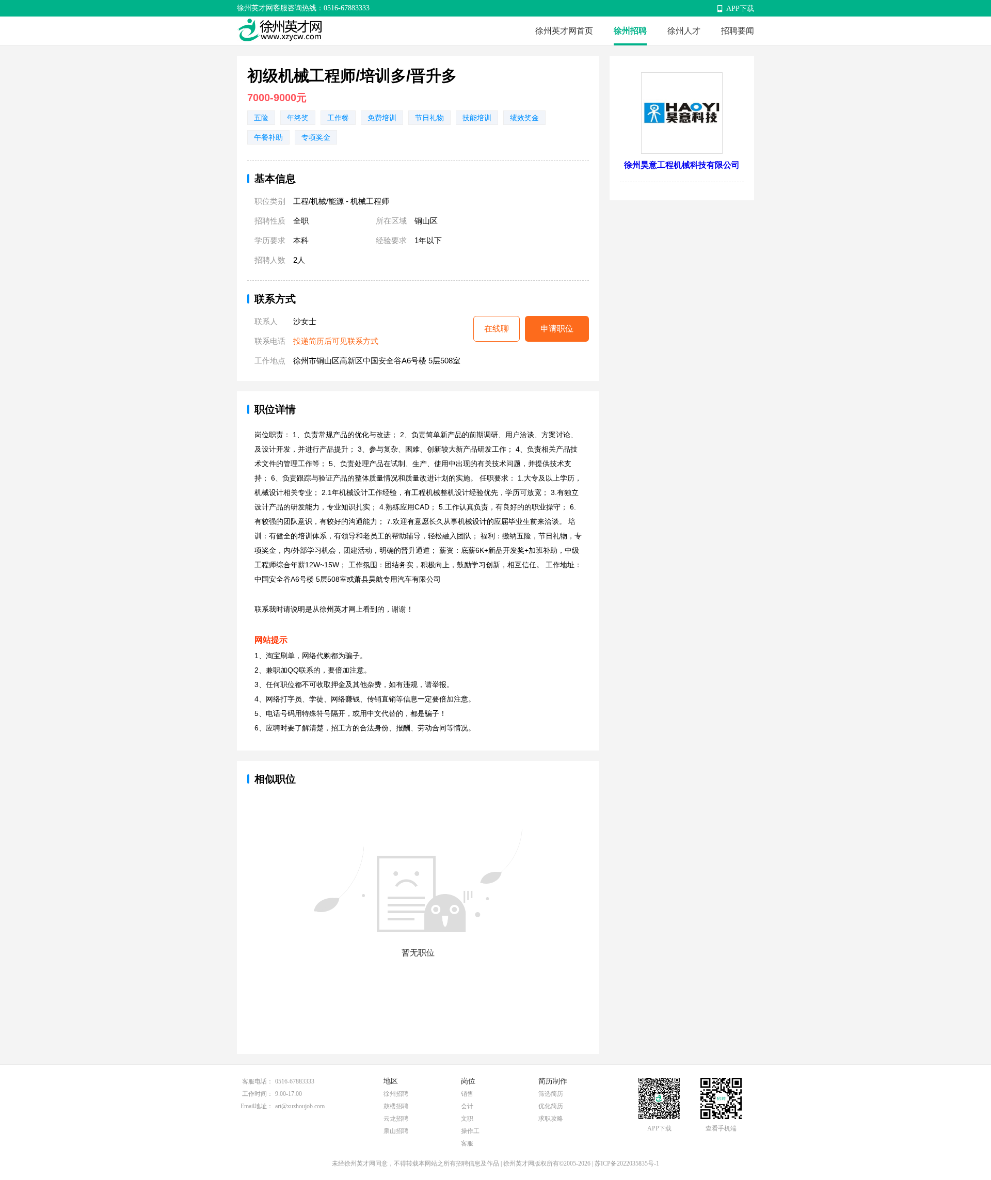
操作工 (470, 1131)
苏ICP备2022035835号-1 (627, 1163)
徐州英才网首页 (564, 30)
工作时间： (257, 1093)
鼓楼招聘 (395, 1106)
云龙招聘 (395, 1118)
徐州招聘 (630, 30)
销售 (467, 1093)
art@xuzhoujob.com (300, 1106)
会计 (467, 1106)
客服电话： (257, 1081)
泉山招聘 (395, 1131)
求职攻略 (550, 1118)
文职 (467, 1118)
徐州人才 (683, 30)
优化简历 (550, 1106)
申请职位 (556, 328)
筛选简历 (550, 1093)
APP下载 (740, 8)
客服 (467, 1143)
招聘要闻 (737, 30)
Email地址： (257, 1106)
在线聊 (496, 328)
